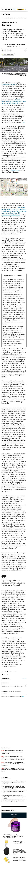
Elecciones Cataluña (6, 18)
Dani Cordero (20, 44)
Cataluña (5, 14)
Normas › (25, 678)
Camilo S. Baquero (9, 44)
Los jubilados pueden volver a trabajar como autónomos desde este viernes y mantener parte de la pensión (14, 797)
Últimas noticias (6, 747)
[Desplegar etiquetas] (25, 686)
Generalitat (14, 18)
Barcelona (20, 18)
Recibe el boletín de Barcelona (10, 671)
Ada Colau (14, 686)
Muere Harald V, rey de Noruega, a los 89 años (13, 801)
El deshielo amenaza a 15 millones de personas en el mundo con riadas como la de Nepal (12, 770)
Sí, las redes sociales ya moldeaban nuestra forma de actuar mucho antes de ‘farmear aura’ (12, 752)
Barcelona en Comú (5, 686)
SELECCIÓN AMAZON (14, 815)
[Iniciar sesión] (25, 9)
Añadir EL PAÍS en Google (9, 54)
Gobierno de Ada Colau (9, 85)
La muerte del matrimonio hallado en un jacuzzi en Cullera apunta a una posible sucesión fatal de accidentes (14, 782)
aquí (23, 696)
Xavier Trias (15, 170)
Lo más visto (4, 777)
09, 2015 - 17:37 (16, 46)
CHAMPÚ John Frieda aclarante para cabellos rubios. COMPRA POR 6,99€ (19, 843)
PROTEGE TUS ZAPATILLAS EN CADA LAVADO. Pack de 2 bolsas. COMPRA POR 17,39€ (19, 859)
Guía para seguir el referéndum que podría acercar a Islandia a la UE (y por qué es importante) (13, 764)
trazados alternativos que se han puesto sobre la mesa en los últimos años (13, 101)
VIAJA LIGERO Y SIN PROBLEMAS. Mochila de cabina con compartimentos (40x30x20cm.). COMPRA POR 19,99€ (19, 852)
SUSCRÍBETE (20, 9)
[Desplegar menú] (2, 9)
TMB (23, 122)
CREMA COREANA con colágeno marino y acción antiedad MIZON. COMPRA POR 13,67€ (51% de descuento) (13, 836)
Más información (4, 692)
